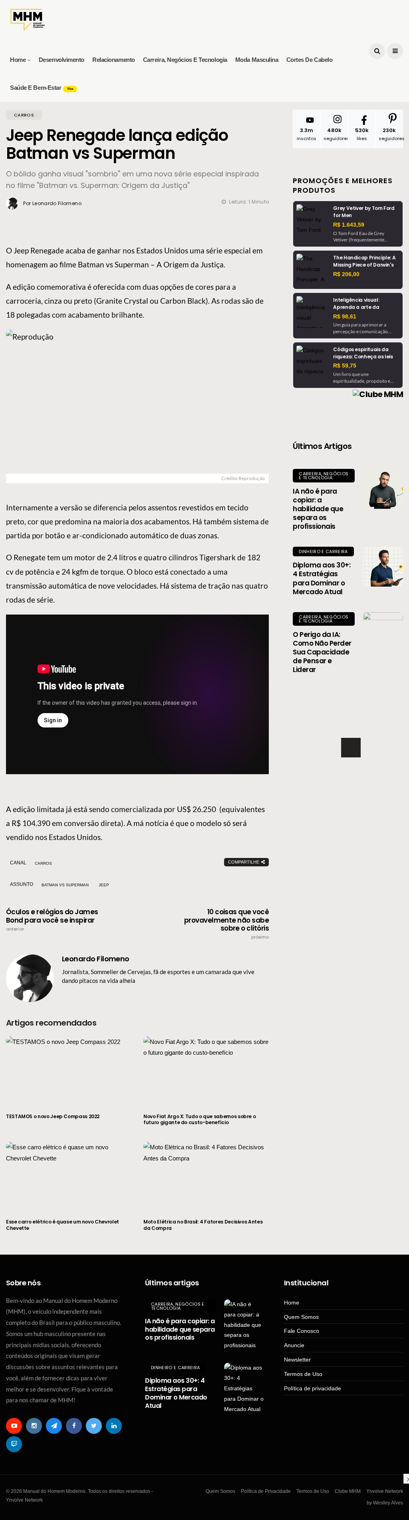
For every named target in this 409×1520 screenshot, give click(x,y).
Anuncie (294, 1345)
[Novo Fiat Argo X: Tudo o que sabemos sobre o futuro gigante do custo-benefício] (206, 1069)
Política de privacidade (312, 1388)
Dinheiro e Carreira (323, 551)
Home (18, 59)
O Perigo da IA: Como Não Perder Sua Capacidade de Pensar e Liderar (322, 652)
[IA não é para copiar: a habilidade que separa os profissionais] (383, 489)
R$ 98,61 (344, 316)
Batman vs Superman (65, 885)
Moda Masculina (256, 59)
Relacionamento (113, 59)
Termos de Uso (303, 1374)
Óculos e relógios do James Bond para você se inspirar (52, 920)
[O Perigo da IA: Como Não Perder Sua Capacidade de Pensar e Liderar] (383, 632)
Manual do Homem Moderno (354, 711)
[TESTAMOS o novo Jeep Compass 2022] (68, 1069)
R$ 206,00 (346, 274)
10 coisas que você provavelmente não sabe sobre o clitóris (226, 924)
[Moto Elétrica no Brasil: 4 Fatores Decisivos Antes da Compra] (206, 1175)
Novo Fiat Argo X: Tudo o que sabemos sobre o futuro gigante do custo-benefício (199, 1119)
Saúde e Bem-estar (41, 87)
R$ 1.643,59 (348, 224)
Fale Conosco (301, 1331)
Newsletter (297, 1359)
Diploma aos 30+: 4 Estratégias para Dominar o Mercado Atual (321, 578)
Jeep (104, 885)
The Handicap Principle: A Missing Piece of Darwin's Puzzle (364, 264)
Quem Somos (301, 1317)
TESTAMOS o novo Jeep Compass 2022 (52, 1116)
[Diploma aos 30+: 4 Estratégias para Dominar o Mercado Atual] (383, 567)
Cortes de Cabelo (309, 59)
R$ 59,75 (344, 365)
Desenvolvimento (61, 59)
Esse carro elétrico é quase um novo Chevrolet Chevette (62, 1224)
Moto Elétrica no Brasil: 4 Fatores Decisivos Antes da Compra (202, 1224)
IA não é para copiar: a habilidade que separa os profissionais (318, 508)
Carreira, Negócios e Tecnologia (185, 59)
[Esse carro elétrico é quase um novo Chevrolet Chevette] (68, 1175)
